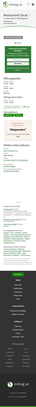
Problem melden (10, 166)
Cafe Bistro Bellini (10, 224)
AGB (18, 299)
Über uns (18, 326)
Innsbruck (26, 363)
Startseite (18, 285)
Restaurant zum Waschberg (13, 237)
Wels (10, 359)
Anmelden (18, 274)
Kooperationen (18, 330)
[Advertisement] (18, 31)
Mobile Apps (18, 288)
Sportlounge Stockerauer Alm (20, 235)
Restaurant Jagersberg (12, 220)
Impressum (18, 292)
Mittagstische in (18, 397)
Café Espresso (25, 255)
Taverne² (27, 237)
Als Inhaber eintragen (11, 171)
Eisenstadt (10, 352)
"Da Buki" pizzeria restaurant (14, 239)
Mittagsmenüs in (17, 393)
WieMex (18, 233)
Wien (10, 349)
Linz (26, 349)
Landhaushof (8, 209)
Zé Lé (12, 233)
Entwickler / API (18, 337)
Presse (18, 333)
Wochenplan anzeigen (13, 37)
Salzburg (26, 356)
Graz (26, 352)
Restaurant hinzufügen (18, 311)
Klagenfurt (8, 115)
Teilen (19, 43)
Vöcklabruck (10, 363)
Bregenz (10, 366)
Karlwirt (6, 233)
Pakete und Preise (18, 314)
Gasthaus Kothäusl (10, 249)
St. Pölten (26, 366)
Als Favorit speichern (12, 107)
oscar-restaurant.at (11, 151)
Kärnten (19, 115)
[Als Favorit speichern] (30, 15)
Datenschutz (18, 295)
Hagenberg (26, 359)
